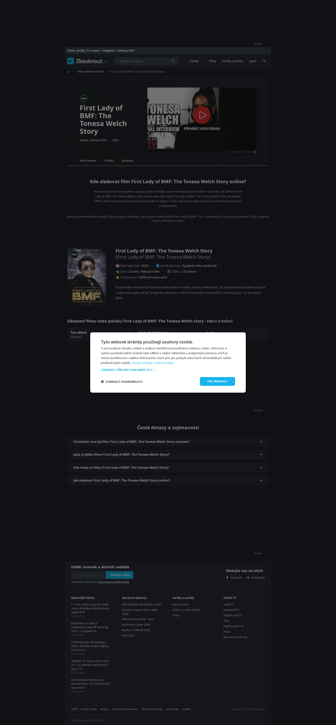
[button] (168, 369)
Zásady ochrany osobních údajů (152, 363)
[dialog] (168, 362)
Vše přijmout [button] (217, 381)
